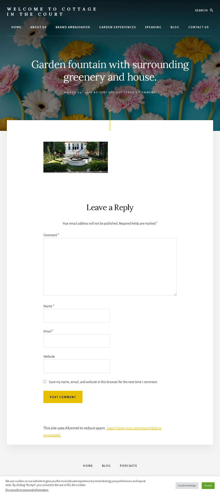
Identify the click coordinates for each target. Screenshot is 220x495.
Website (49, 356)
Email (48, 331)
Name (48, 306)
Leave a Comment (140, 92)
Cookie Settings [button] (187, 485)
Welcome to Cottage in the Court (52, 11)
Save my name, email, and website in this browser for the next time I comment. (103, 382)
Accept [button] (208, 485)
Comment (51, 235)
